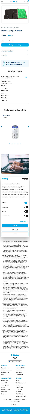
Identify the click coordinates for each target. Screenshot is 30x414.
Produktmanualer (5, 389)
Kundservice (4, 394)
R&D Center (18, 385)
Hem (2, 27)
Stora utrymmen (5, 367)
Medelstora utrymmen (6, 370)
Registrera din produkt (21, 396)
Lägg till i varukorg (16, 45)
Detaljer (5, 55)
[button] (15, 51)
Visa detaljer (23, 221)
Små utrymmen (5, 372)
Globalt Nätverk (19, 394)
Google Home (19, 372)
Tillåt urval (15, 229)
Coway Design (19, 387)
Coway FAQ (4, 383)
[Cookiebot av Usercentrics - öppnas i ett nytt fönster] (22, 179)
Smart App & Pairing (21, 367)
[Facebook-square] (14, 358)
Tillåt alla (15, 225)
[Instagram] (16, 358)
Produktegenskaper (8, 51)
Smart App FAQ (5, 385)
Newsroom (4, 391)
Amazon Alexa (19, 374)
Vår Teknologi (19, 389)
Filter (5, 27)
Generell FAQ (4, 380)
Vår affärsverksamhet (21, 383)
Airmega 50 (6, 115)
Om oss (17, 380)
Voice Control (19, 370)
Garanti (3, 387)
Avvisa (15, 234)
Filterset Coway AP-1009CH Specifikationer (10, 77)
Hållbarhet (18, 391)
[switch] (26, 207)
